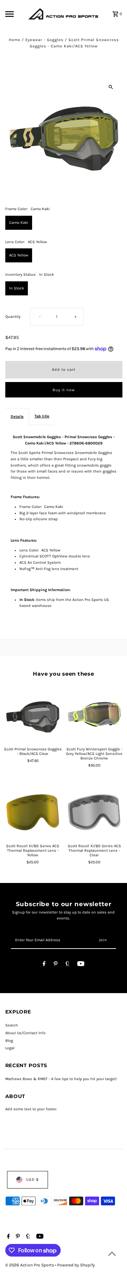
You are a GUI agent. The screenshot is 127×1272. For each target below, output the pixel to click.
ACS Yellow (18, 255)
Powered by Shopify (76, 1265)
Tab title (42, 416)
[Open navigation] (14, 14)
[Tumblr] (67, 965)
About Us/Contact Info (25, 1033)
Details (17, 416)
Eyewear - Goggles (44, 40)
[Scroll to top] (112, 1253)
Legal (9, 1048)
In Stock (16, 288)
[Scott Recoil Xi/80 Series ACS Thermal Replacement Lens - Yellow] (33, 811)
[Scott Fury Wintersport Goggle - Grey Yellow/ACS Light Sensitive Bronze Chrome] (94, 714)
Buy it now (64, 390)
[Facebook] (44, 965)
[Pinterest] (56, 965)
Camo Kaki (18, 222)
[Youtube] (80, 965)
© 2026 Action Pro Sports (30, 1265)
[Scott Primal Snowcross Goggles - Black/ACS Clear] (33, 714)
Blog (9, 1040)
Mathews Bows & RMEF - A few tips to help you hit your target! (61, 1079)
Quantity (12, 316)
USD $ (32, 1179)
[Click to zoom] (111, 87)
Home (14, 40)
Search (11, 1025)
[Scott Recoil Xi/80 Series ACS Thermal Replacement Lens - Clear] (94, 811)
